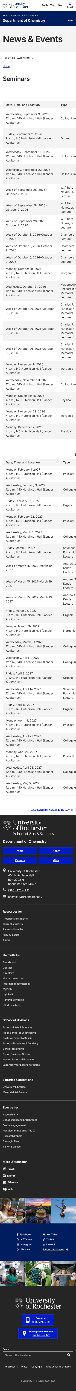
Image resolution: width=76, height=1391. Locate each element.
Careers (20, 860)
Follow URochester (53, 1249)
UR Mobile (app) (12, 1005)
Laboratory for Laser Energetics (21, 1064)
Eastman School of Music (17, 1038)
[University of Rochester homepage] (15, 5)
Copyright (36, 1366)
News (10, 1169)
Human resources (13, 978)
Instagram (26, 1244)
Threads (26, 1249)
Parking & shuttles (13, 999)
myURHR (8, 994)
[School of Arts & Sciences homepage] (28, 827)
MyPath (7, 989)
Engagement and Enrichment (20, 1119)
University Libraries (14, 1087)
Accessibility (10, 1114)
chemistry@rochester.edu (25, 897)
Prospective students (15, 918)
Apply (45, 5)
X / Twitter (26, 1239)
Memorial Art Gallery (15, 1092)
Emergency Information (58, 1366)
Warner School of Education (19, 1059)
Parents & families (13, 929)
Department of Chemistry (24, 20)
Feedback (10, 1366)
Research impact (12, 1136)
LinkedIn (51, 1244)
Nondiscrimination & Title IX (19, 1130)
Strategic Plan (11, 1141)
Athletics (12, 1182)
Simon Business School (16, 1054)
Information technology (16, 983)
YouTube (52, 1234)
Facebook (25, 1234)
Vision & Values (12, 1146)
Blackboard (9, 962)
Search (6, 1349)
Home (6, 66)
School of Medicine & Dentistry (20, 1043)
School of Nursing (13, 1048)
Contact (7, 967)
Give (60, 5)
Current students (13, 924)
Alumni (7, 940)
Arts (10, 1189)
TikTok (50, 1239)
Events (11, 1175)
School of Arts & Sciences (20, 15)
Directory (8, 973)
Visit (52, 5)
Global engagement (14, 1125)
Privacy (23, 1366)
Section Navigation (17, 58)
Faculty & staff (11, 934)
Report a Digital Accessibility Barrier (51, 809)
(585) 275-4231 (18, 890)
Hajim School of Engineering (19, 1032)
